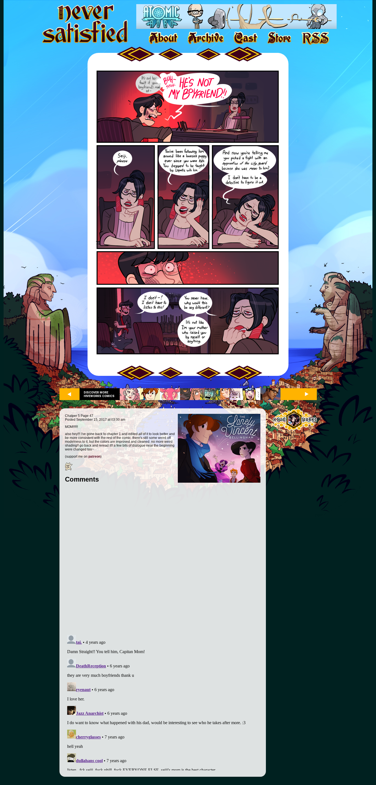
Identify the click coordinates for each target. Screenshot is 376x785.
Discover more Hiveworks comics (99, 394)
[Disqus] (162, 556)
